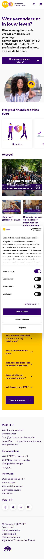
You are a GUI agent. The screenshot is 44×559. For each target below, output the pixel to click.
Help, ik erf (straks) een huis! (11, 218)
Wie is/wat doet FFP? (17, 387)
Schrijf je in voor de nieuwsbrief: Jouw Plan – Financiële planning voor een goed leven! (22, 441)
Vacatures (7, 493)
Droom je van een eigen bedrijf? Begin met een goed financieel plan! (32, 223)
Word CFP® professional (15, 456)
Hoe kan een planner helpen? (20, 60)
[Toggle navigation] (41, 4)
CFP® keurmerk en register (16, 460)
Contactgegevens (11, 489)
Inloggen (6, 467)
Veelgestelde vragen (12, 463)
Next (31, 133)
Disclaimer (7, 527)
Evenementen (9, 433)
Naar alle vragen (17, 400)
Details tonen (30, 304)
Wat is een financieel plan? (17, 352)
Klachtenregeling (11, 537)
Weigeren (22, 328)
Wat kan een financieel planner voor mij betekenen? (18, 338)
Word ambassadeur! (12, 430)
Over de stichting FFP (13, 478)
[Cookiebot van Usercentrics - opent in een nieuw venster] (31, 229)
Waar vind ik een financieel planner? (16, 376)
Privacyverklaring (11, 530)
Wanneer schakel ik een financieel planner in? (18, 364)
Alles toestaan (22, 312)
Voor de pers (8, 482)
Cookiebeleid (9, 533)
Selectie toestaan (22, 320)
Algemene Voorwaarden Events (18, 540)
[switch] (37, 279)
